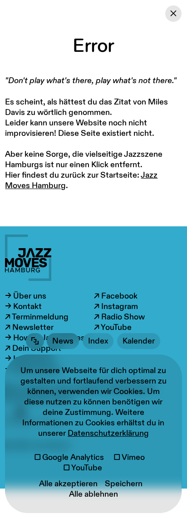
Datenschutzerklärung (108, 433)
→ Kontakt (23, 306)
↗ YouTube (113, 327)
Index (98, 341)
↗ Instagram (116, 306)
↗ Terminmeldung (37, 317)
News (63, 341)
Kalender (139, 341)
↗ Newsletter (29, 327)
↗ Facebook (116, 296)
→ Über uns (25, 296)
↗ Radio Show (119, 317)
